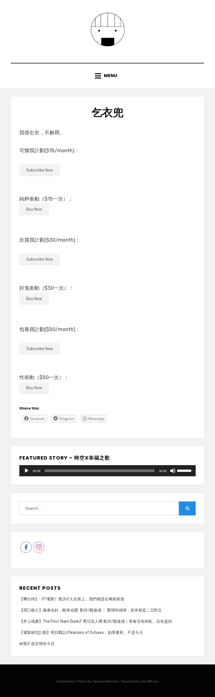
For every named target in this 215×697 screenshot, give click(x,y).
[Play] (26, 471)
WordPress (150, 681)
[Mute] (173, 471)
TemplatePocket (105, 681)
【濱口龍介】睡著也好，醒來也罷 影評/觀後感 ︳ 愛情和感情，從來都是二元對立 (90, 610)
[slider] (185, 470)
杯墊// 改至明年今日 (37, 643)
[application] (107, 470)
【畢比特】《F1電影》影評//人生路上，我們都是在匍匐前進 (71, 599)
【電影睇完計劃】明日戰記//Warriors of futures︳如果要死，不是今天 (81, 632)
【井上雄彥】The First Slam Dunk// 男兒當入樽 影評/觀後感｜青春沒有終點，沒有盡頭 (95, 621)
